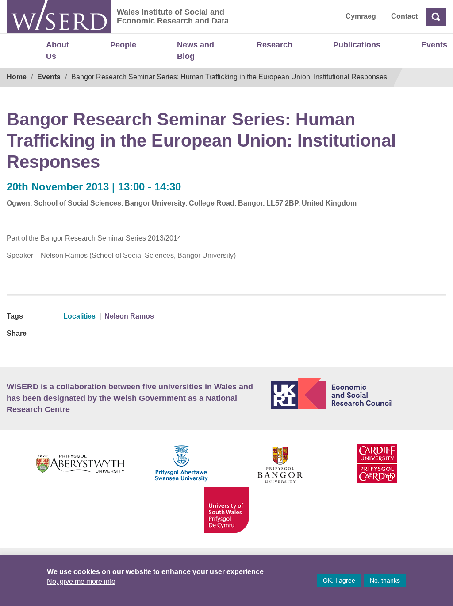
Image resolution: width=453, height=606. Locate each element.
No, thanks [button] (385, 580)
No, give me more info (81, 581)
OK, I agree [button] (339, 580)
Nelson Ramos (129, 316)
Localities (79, 316)
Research (274, 44)
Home (17, 77)
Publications (356, 44)
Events (434, 44)
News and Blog (195, 50)
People (123, 44)
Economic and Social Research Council (358, 393)
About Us (57, 50)
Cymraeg (361, 16)
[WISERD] (59, 16)
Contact (404, 16)
